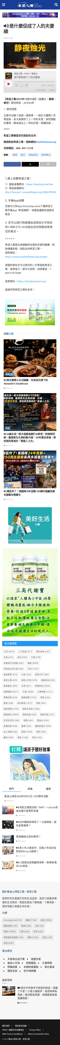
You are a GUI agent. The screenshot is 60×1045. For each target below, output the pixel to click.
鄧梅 (26, 732)
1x (21, 85)
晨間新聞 (28, 697)
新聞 (10, 931)
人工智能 (25, 651)
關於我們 (6, 1026)
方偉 (28, 692)
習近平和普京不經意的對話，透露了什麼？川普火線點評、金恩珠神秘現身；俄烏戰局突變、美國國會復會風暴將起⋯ (37, 993)
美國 (28, 720)
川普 (26, 674)
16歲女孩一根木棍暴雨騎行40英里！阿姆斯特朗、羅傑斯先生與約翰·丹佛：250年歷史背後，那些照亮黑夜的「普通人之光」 (30, 437)
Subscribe (40, 90)
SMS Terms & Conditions (12, 1034)
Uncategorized (13, 920)
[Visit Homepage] (29, 5)
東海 (8, 703)
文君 (26, 686)
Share (51, 90)
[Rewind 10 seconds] (16, 85)
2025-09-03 (23, 1003)
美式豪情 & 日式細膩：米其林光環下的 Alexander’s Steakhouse (26, 381)
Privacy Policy (35, 1030)
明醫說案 (10, 697)
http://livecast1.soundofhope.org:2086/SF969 (30, 192)
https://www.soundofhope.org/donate (26, 256)
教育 (26, 926)
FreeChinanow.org (46, 141)
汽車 (24, 931)
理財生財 (47, 714)
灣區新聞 (11, 709)
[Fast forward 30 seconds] (26, 85)
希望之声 (42, 674)
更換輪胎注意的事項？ (28, 836)
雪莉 (41, 732)
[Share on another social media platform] (48, 164)
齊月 (37, 737)
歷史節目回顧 (21, 1026)
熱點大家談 (31, 709)
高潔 (22, 737)
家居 (46, 920)
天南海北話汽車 (14, 669)
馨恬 (8, 737)
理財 (33, 937)
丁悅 (9, 651)
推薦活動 (9, 374)
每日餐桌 (24, 703)
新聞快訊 (42, 686)
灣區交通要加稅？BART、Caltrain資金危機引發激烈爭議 (37, 809)
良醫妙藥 (10, 726)
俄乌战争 (43, 651)
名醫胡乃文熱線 (14, 663)
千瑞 (36, 657)
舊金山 (43, 720)
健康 (31, 920)
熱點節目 (33, 155)
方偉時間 (44, 692)
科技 (8, 943)
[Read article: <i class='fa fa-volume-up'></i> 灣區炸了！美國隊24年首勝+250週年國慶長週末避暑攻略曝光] (30, 469)
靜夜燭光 (46, 155)
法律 (38, 931)
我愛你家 (48, 680)
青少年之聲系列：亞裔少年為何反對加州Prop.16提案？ (36, 849)
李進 (45, 697)
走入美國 (10, 732)
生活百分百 (12, 720)
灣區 (41, 703)
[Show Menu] (3, 4)
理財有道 (29, 714)
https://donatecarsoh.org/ (31, 281)
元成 (8, 657)
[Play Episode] (8, 84)
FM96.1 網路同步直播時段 (13, 1030)
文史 (39, 926)
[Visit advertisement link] (30, 17)
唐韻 (33, 663)
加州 (22, 657)
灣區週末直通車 (14, 937)
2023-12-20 (8, 38)
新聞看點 (11, 692)
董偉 (26, 726)
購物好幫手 (43, 726)
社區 (7, 428)
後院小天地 (29, 680)
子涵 (33, 669)
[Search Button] (56, 4)
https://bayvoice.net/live (39, 184)
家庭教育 (10, 674)
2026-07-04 (9, 388)
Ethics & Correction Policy (38, 1034)
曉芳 (23, 155)
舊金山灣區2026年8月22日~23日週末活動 (26, 796)
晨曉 (15, 155)
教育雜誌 (10, 686)
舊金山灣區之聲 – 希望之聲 (19, 1039)
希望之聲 (10, 680)
